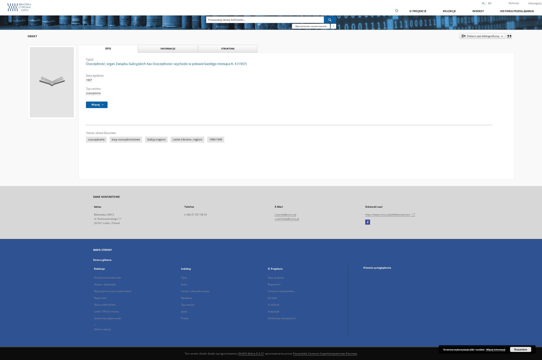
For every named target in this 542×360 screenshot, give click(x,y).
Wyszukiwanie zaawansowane (311, 26)
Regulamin (274, 284)
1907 (89, 80)
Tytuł (184, 277)
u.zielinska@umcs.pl (287, 219)
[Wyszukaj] (330, 19)
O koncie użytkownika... (282, 291)
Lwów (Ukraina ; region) (187, 139)
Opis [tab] (108, 48)
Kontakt (272, 298)
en (490, 3)
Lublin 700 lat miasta (106, 311)
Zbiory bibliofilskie (105, 304)
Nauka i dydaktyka (105, 284)
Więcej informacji (495, 349)
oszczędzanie (96, 139)
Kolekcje (449, 11)
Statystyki (273, 311)
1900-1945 (215, 139)
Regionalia (100, 298)
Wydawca (186, 298)
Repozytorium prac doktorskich (112, 291)
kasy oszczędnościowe (126, 139)
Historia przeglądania (517, 11)
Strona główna (102, 260)
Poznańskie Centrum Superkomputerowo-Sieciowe (325, 353)
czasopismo (93, 93)
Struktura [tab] (228, 48)
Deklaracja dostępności (282, 318)
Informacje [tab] (167, 48)
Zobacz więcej (102, 329)
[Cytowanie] (509, 36)
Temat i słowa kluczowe (195, 291)
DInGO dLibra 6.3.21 (251, 353)
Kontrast (514, 3)
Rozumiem (520, 349)
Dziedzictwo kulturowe (107, 277)
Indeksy (478, 11)
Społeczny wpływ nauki (107, 318)
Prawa (185, 318)
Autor (184, 284)
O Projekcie (417, 11)
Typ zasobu (188, 304)
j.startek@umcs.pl (285, 214)
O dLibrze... (274, 304)
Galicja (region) (156, 139)
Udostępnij (535, 3)
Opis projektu (276, 277)
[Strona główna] (396, 11)
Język (184, 311)
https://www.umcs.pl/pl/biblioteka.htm (388, 214)
